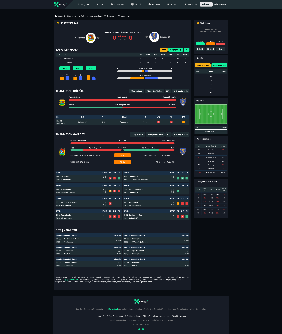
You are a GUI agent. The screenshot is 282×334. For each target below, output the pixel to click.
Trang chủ (61, 16)
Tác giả (175, 316)
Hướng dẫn (100, 316)
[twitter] (139, 329)
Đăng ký (206, 4)
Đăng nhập (220, 4)
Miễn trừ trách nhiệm (161, 316)
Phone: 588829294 (141, 324)
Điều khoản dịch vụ (133, 316)
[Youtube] (142, 329)
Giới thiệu (147, 316)
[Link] (60, 4)
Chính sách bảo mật (115, 316)
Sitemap (183, 316)
